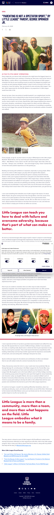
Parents (24, 2)
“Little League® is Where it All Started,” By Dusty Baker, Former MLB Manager (26, 464)
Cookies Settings (46, 266)
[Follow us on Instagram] (22, 488)
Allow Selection (27, 270)
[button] (50, 130)
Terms (33, 492)
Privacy (28, 492)
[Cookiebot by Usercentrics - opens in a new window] (43, 244)
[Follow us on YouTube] (31, 488)
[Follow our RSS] (25, 488)
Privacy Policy (47, 253)
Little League (32, 496)
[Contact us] (34, 488)
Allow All (44, 270)
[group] (5, 151)
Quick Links (9, 3)
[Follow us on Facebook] (19, 488)
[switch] (20, 261)
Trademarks (38, 492)
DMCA (24, 492)
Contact (20, 492)
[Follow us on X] (28, 488)
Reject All (10, 270)
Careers (15, 492)
